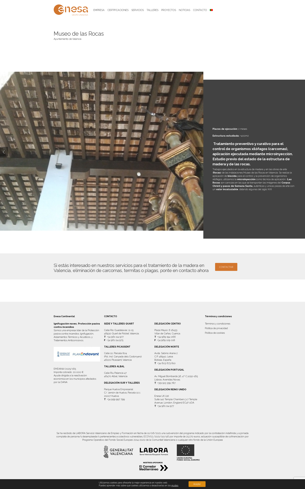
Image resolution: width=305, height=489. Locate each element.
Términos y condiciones (217, 323)
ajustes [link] (174, 485)
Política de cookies (215, 332)
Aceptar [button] (197, 484)
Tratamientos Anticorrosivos (68, 340)
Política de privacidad (216, 328)
